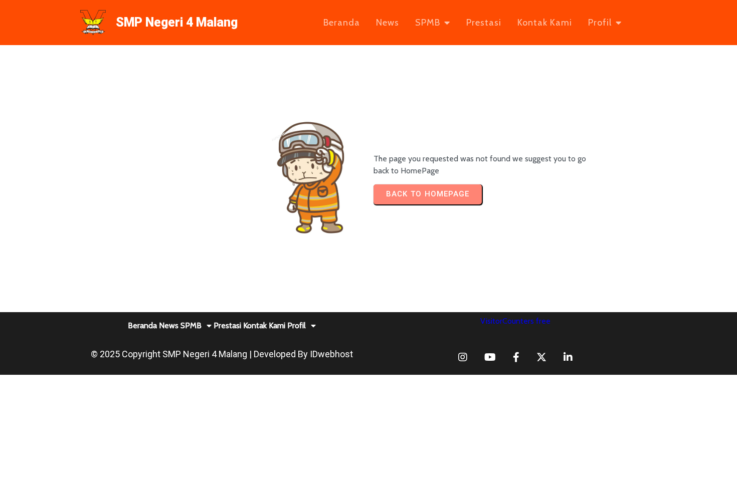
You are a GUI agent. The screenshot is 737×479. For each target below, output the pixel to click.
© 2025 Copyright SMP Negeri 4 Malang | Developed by (200, 354)
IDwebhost (331, 354)
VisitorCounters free (515, 321)
